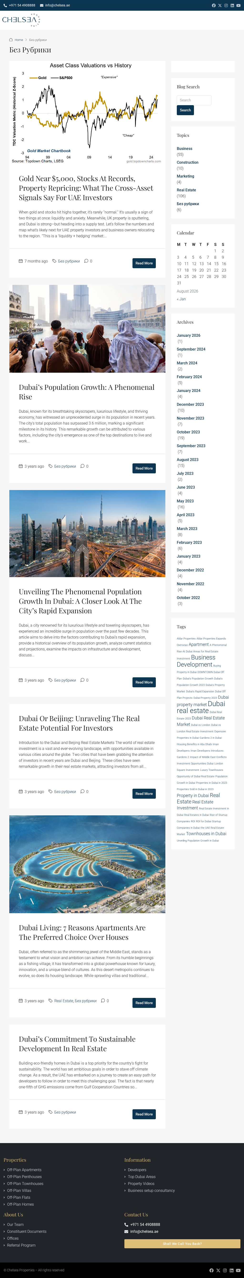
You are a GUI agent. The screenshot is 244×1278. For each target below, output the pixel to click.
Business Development (196, 661)
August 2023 (187, 459)
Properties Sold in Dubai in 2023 (195, 789)
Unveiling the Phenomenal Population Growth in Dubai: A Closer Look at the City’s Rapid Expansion (80, 601)
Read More (144, 263)
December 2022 (190, 570)
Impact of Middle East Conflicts (208, 757)
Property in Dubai (193, 795)
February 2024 (189, 377)
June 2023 (186, 487)
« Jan (181, 299)
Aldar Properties (186, 638)
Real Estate (63, 1001)
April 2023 (185, 515)
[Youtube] (238, 5)
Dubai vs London (200, 725)
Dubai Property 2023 (205, 697)
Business (184, 148)
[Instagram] (226, 5)
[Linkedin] (232, 5)
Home (19, 40)
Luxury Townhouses (211, 770)
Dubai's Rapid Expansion (200, 691)
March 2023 (187, 528)
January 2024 (188, 390)
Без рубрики (69, 261)
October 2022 (188, 597)
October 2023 (188, 432)
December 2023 (190, 404)
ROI (193, 821)
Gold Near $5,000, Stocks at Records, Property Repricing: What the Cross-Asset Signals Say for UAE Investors (86, 187)
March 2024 (187, 363)
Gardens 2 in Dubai (211, 737)
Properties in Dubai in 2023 (211, 782)
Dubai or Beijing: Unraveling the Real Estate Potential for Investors (79, 723)
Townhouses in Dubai (206, 833)
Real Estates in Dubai (196, 815)
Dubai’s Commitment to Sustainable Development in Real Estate (77, 1043)
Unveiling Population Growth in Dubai (198, 840)
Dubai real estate (201, 707)
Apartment (199, 644)
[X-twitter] (220, 5)
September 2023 (191, 446)
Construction (187, 162)
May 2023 (185, 501)
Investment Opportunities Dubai (195, 763)
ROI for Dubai (203, 821)
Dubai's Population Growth (198, 678)
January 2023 (188, 556)
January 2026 (188, 335)
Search (185, 110)
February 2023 (189, 542)
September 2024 (191, 349)
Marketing (185, 176)
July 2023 (185, 473)
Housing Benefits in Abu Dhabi (194, 744)
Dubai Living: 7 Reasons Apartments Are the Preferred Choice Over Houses (82, 932)
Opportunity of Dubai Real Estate (195, 776)
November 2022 (190, 584)
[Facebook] (214, 5)
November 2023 (190, 418)
